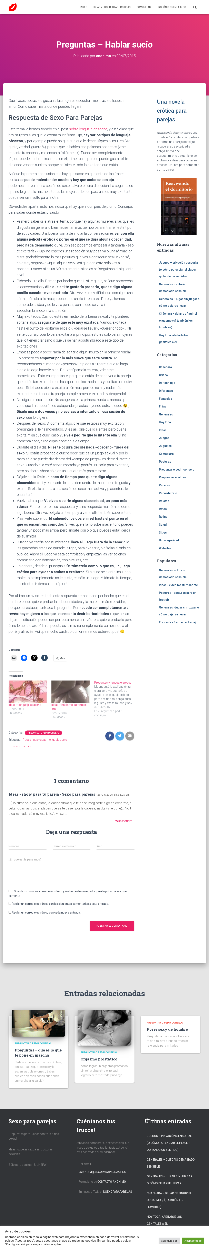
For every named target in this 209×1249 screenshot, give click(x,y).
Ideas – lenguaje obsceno (25, 704)
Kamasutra (166, 453)
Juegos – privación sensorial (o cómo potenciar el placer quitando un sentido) (179, 269)
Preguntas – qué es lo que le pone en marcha (38, 1053)
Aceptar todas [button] (193, 1240)
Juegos (164, 438)
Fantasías (165, 398)
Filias (162, 406)
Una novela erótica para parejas (172, 111)
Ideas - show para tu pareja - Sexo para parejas (52, 794)
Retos (163, 509)
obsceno (15, 746)
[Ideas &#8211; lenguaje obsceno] (28, 692)
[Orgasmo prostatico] (104, 1027)
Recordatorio (168, 493)
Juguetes (165, 445)
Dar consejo (167, 382)
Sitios (163, 532)
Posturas (165, 461)
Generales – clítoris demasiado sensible (171, 1163)
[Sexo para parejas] (13, 7)
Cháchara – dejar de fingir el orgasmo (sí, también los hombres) (178, 320)
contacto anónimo (111, 1181)
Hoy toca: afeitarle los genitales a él (164, 1220)
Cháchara (165, 367)
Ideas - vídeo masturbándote (178, 585)
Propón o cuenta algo (171, 7)
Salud (163, 524)
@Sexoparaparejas (117, 1191)
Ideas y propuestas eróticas (111, 7)
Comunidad (144, 7)
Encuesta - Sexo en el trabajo (178, 622)
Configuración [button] (169, 1240)
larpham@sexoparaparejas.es (102, 1172)
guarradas (40, 739)
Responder (125, 821)
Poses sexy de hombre (167, 1029)
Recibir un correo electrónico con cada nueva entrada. (46, 912)
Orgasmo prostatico (99, 1059)
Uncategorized (169, 540)
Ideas (163, 430)
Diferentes (166, 390)
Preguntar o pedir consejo (43, 733)
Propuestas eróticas (172, 477)
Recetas (164, 485)
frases (27, 739)
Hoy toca (165, 422)
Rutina (163, 516)
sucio (27, 746)
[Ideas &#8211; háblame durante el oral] (70, 692)
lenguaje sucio (58, 739)
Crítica (163, 375)
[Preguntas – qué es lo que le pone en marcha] (38, 1023)
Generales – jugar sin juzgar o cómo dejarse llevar (169, 1180)
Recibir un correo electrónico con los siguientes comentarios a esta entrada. (60, 903)
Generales (166, 414)
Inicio (83, 7)
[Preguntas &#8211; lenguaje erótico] (115, 699)
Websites (165, 548)
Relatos (164, 501)
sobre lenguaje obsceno (88, 129)
